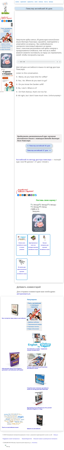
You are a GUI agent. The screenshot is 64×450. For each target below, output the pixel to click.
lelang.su (55, 434)
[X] (9, 21)
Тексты (46, 1)
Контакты (34, 442)
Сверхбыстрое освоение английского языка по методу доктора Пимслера (38, 388)
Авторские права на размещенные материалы (44, 438)
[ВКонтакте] (2, 21)
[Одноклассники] (4, 21)
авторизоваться (23, 294)
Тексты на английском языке (10, 427)
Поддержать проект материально (11, 438)
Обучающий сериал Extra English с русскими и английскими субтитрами (12, 369)
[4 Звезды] (35, 207)
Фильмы (51, 1)
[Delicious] (36, 195)
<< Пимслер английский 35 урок (39, 146)
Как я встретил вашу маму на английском (14, 318)
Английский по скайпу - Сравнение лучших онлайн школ (37, 349)
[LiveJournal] (11, 21)
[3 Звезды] (52, 205)
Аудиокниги (23, 1)
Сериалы (41, 1)
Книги (36, 1)
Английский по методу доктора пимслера (33, 159)
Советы (17, 1)
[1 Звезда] (35, 205)
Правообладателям (26, 438)
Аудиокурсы (30, 1)
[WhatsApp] (33, 195)
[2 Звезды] (43, 205)
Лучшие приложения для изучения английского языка (37, 367)
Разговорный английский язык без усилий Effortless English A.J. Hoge (39, 408)
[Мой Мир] (7, 21)
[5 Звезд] (43, 207)
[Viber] (31, 195)
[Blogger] (27, 195)
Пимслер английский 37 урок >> (39, 150)
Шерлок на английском (33, 428)
